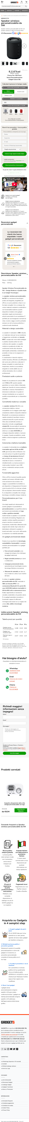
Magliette (25, 10)
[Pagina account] (22, 2)
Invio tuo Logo (6, 1072)
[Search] (26, 6)
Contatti (5, 1067)
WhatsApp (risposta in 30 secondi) (12, 1065)
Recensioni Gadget (7, 1086)
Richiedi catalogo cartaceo (9, 1069)
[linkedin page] (5, 1052)
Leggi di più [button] (10, 265)
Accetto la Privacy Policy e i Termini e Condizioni (13, 749)
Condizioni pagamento (8, 1106)
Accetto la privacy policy (9, 159)
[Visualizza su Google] (8, 255)
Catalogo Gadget (7, 1088)
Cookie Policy (6, 1111)
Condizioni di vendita (8, 1109)
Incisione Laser (20, 91)
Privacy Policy (18, 160)
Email (5, 723)
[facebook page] (2, 1052)
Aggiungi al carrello (14, 172)
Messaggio (6, 729)
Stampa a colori (8, 95)
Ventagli (9, 10)
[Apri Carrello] (26, 2)
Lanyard (17, 10)
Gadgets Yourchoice (8, 1090)
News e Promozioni (8, 1093)
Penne (2, 10)
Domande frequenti (8, 1104)
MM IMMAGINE (7, 1083)
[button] (5, 260)
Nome (5, 717)
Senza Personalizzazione (8, 91)
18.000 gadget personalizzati (9, 1038)
